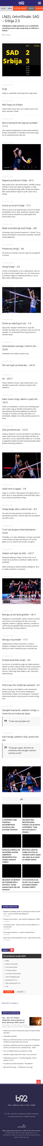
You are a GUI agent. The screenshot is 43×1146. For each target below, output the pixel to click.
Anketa (5, 950)
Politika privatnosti (29, 1116)
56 (4, 934)
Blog (21, 1105)
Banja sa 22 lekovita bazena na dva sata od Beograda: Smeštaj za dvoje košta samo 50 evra (21, 1041)
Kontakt (28, 1114)
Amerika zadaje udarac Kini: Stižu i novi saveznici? (20, 1054)
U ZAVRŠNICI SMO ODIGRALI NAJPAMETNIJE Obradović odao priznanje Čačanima (10, 825)
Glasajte (9, 992)
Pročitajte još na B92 (11, 1013)
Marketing (22, 1114)
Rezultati (20, 992)
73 (4, 921)
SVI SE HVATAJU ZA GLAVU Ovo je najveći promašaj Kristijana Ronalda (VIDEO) (30, 883)
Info (10, 8)
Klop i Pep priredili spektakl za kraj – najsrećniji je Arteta (22, 938)
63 (4, 929)
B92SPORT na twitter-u (10, 1003)
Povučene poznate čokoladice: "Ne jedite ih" (18, 1064)
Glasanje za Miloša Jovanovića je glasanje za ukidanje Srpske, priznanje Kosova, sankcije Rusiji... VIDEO (21, 1046)
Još (21, 799)
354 (4, 916)
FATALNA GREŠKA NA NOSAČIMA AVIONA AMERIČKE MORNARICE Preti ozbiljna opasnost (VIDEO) (11, 856)
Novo (3, 8)
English (33, 1105)
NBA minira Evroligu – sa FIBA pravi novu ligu (18, 1067)
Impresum (35, 1114)
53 (4, 940)
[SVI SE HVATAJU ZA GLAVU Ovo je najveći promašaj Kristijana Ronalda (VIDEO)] (31, 877)
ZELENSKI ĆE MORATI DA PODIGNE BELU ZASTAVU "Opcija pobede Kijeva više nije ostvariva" (11, 885)
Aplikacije (16, 1105)
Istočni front (20, 8)
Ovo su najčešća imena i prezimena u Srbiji (17, 1051)
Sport (31, 8)
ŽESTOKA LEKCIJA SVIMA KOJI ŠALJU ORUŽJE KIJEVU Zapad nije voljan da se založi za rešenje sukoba (31, 855)
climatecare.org (24, 1137)
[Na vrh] (38, 1082)
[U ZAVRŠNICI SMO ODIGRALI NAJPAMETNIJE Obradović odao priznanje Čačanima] (11, 817)
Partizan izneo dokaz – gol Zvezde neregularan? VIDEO (21, 919)
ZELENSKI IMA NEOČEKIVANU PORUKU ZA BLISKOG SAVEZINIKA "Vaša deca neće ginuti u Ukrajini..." (31, 826)
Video (9, 1105)
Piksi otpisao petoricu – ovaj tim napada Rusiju (18, 932)
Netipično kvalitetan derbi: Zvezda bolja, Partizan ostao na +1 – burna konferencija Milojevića (21, 912)
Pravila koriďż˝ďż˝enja (15, 1116)
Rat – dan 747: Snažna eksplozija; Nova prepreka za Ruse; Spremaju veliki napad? (13, 1020)
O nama (27, 1105)
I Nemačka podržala (10, 1036)
